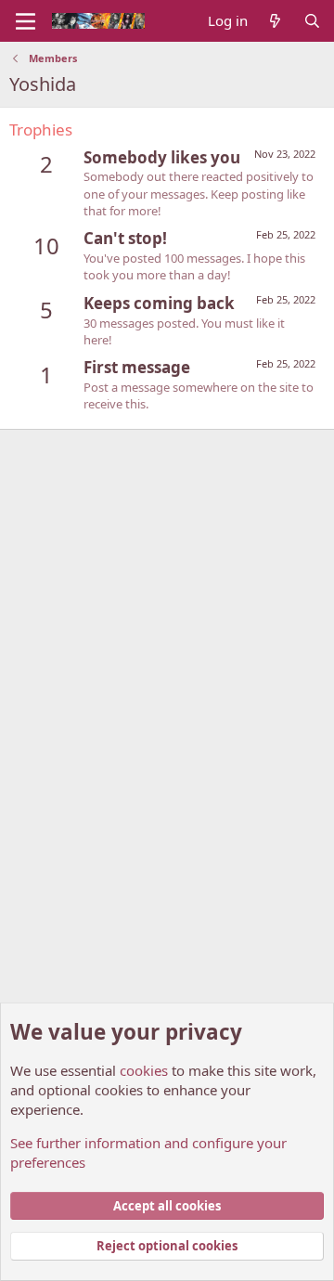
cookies (144, 1070)
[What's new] (275, 21)
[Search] (312, 21)
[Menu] (25, 21)
